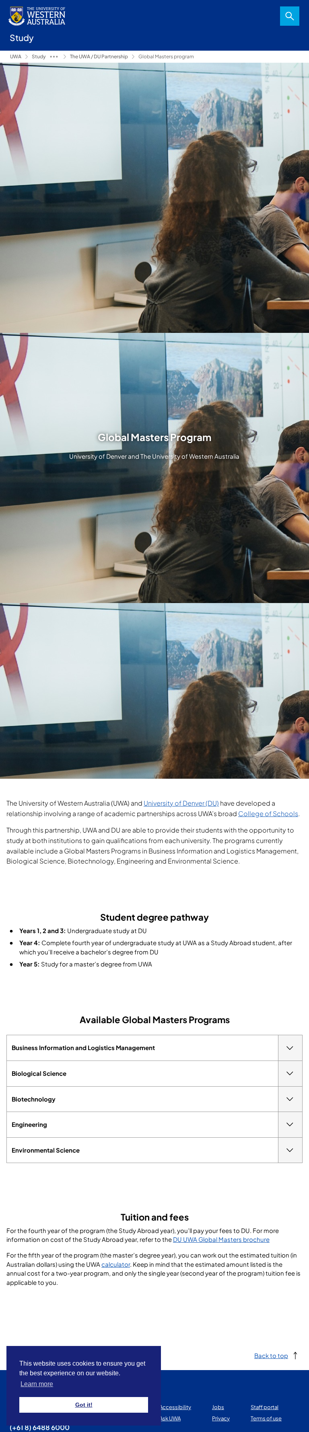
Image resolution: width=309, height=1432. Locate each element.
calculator (115, 1264)
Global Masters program (166, 56)
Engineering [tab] (29, 1124)
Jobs (218, 1407)
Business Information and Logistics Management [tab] (83, 1047)
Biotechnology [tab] (34, 1099)
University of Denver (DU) (181, 803)
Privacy (221, 1418)
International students (54, 57)
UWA (15, 56)
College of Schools (268, 813)
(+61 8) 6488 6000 (40, 1427)
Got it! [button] (84, 1404)
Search (289, 16)
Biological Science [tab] (39, 1073)
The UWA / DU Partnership (99, 56)
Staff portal (264, 1407)
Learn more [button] (37, 1384)
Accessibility (175, 1407)
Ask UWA (170, 1418)
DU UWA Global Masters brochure (221, 1239)
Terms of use (266, 1418)
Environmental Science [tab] (46, 1150)
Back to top (271, 1355)
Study (39, 56)
